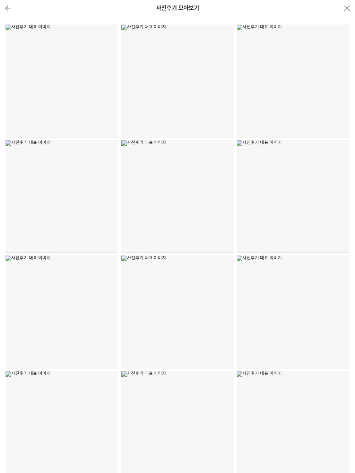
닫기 (347, 8)
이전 (8, 8)
